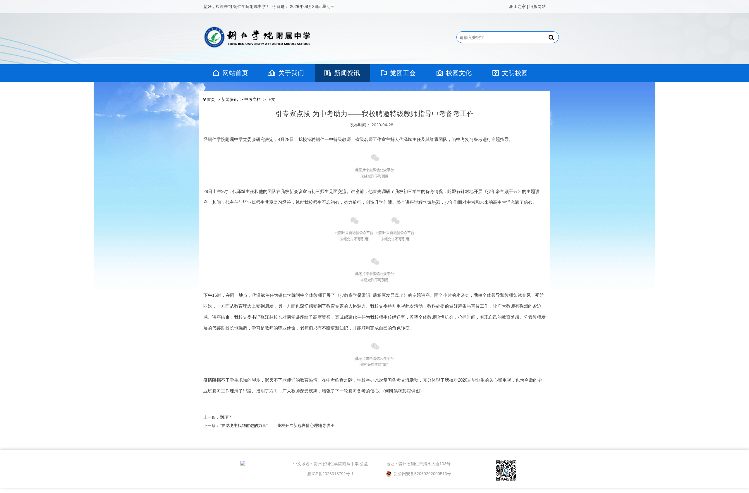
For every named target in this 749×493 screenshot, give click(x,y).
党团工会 (403, 73)
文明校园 (515, 73)
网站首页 (235, 73)
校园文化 (459, 73)
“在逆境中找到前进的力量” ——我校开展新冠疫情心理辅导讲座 (277, 425)
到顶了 (226, 417)
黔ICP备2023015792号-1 (330, 473)
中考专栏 (252, 99)
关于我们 (291, 73)
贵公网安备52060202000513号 (422, 473)
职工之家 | (518, 6)
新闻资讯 (347, 73)
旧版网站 (537, 6)
